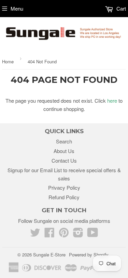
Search (64, 141)
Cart (120, 8)
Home (8, 61)
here (112, 100)
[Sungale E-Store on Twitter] (35, 234)
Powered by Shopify (89, 254)
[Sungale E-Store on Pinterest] (64, 234)
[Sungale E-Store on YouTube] (92, 234)
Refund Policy (64, 197)
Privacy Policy (64, 187)
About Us (64, 150)
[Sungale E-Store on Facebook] (49, 234)
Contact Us (64, 160)
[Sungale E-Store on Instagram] (78, 234)
